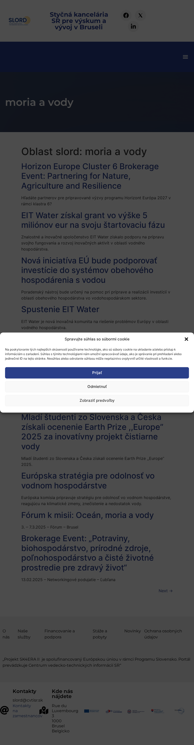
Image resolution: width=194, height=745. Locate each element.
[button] (186, 339)
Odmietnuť (97, 386)
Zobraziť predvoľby (97, 400)
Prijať (97, 372)
